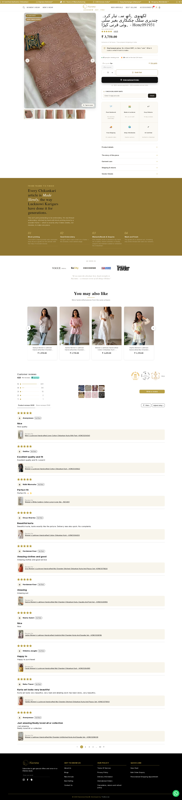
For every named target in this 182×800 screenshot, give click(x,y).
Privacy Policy (102, 772)
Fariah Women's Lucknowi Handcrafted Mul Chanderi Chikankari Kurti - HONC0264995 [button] (57, 668)
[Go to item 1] (81, 388)
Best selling (131, 7)
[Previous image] (27, 61)
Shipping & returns (130, 167)
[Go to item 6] (88, 395)
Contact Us (68, 785)
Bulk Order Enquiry (138, 772)
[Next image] (93, 61)
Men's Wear (48, 7)
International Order (131, 80)
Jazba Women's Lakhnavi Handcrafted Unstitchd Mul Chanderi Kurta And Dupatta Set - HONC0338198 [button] (63, 635)
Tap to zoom (89, 105)
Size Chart (134, 768)
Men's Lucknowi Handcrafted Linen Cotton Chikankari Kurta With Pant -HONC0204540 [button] (57, 435)
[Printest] (31, 780)
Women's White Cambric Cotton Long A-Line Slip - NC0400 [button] (47, 502)
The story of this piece (130, 155)
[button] (23, 7)
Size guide (154, 63)
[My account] (156, 7)
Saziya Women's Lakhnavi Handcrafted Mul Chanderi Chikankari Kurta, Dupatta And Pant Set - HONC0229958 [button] (66, 602)
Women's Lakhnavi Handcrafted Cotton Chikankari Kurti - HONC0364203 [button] (52, 535)
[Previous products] (28, 328)
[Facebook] (27, 780)
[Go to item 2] (88, 388)
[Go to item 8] (102, 395)
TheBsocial (105, 797)
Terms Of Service (104, 768)
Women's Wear (33, 7)
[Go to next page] (104, 746)
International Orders (104, 781)
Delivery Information (105, 777)
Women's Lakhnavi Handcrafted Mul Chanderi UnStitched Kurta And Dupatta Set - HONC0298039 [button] (61, 737)
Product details (130, 147)
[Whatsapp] (176, 793)
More (163, 376)
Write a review (152, 391)
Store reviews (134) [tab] (43, 405)
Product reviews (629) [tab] (26, 405)
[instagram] (24, 780)
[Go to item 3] (95, 388)
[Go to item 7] (95, 395)
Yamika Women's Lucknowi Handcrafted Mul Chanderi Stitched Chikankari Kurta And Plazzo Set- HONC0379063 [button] (67, 702)
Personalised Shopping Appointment (144, 777)
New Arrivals (117, 7)
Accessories (145, 7)
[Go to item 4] (102, 388)
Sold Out (138, 72)
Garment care (130, 161)
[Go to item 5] (81, 395)
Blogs (66, 772)
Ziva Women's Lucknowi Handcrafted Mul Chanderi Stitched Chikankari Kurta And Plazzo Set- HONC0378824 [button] (66, 569)
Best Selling (68, 781)
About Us (67, 768)
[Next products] (153, 328)
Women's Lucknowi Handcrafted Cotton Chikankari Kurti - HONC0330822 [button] (52, 469)
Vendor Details (130, 174)
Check (152, 95)
